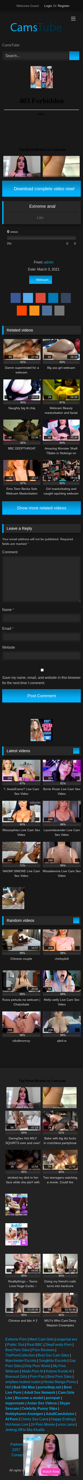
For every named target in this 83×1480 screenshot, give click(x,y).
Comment (9, 552)
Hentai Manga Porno (59, 1382)
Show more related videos (41, 508)
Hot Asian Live (16, 1424)
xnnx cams (66, 1424)
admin (49, 262)
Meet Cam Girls (41, 1339)
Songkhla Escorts (53, 1360)
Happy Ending (62, 1419)
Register (63, 6)
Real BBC (35, 1345)
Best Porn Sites (17, 1350)
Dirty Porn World (37, 1366)
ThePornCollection (20, 1355)
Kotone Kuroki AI (59, 1371)
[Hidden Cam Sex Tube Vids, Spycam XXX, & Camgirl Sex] (34, 27)
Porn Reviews (43, 1350)
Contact (18, 1455)
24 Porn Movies (43, 1424)
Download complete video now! (44, 188)
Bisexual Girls (16, 1376)
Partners (17, 1444)
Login (48, 6)
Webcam (42, 279)
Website (8, 647)
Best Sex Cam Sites (53, 1355)
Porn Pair (37, 1376)
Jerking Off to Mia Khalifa (24, 1430)
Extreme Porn (16, 1339)
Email (8, 628)
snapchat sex (66, 1339)
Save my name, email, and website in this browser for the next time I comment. (41, 680)
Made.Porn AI (32, 1371)
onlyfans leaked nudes (23, 1382)
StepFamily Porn (58, 1345)
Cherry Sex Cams (34, 1419)
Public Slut (15, 1345)
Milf (8, 1387)
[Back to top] (69, 1466)
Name (8, 610)
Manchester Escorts (20, 1360)
